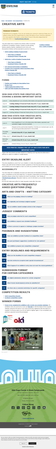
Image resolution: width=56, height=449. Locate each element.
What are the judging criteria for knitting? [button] (20, 196)
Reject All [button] (23, 443)
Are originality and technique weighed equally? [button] (21, 201)
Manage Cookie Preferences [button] (28, 446)
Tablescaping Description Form (14, 86)
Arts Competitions (17, 20)
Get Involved (9, 20)
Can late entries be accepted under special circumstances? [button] (25, 260)
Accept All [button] (32, 443)
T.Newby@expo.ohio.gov (9, 178)
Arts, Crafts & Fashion (45, 46)
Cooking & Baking (44, 45)
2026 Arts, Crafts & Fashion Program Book (17, 59)
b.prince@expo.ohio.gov (22, 39)
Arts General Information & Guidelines (16, 66)
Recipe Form (8, 85)
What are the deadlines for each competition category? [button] (24, 255)
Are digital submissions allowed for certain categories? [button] (24, 278)
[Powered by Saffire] (30, 426)
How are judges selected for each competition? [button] (21, 216)
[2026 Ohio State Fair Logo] (9, 7)
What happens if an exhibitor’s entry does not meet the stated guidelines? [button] (29, 265)
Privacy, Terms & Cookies (28, 400)
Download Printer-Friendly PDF (17, 56)
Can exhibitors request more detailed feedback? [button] (22, 221)
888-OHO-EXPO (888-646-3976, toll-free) (28, 395)
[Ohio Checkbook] (28, 418)
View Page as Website (14, 54)
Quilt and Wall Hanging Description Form (17, 88)
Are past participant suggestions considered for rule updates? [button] (26, 241)
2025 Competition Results (12, 296)
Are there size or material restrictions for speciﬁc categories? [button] (26, 288)
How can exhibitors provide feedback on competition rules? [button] (25, 236)
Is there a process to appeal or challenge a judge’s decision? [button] (25, 226)
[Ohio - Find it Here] (27, 413)
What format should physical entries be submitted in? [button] (23, 283)
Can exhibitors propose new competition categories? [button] (23, 246)
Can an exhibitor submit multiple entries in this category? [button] (24, 206)
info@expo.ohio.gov (28, 398)
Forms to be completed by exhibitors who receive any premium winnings (26, 305)
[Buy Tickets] (28, 12)
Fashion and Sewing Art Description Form (17, 83)
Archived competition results (13, 297)
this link (30, 306)
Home (2, 20)
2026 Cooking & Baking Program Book (16, 51)
